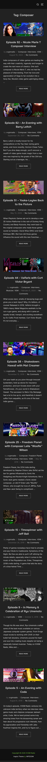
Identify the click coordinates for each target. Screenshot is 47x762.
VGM (39, 52)
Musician (9, 290)
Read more (25, 89)
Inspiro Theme (18, 756)
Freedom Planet (35, 456)
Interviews (32, 52)
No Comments (32, 55)
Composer (22, 52)
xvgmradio (10, 52)
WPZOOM (30, 756)
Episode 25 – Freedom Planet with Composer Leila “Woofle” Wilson (23, 446)
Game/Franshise (11, 459)
